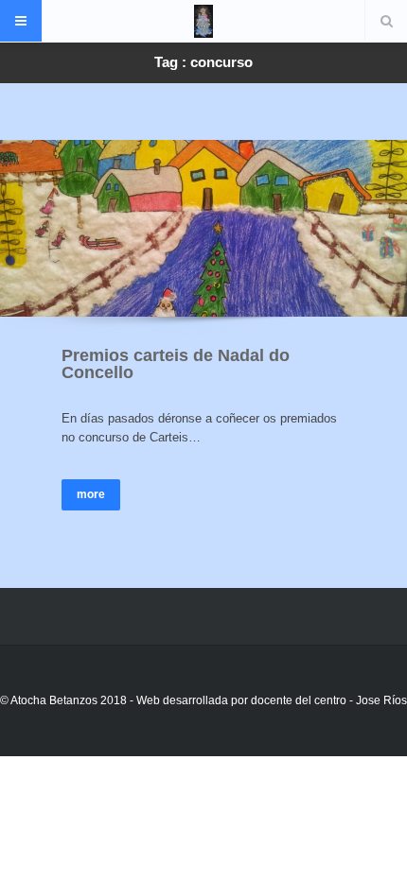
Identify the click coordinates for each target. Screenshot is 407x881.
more (91, 494)
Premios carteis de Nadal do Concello (176, 364)
